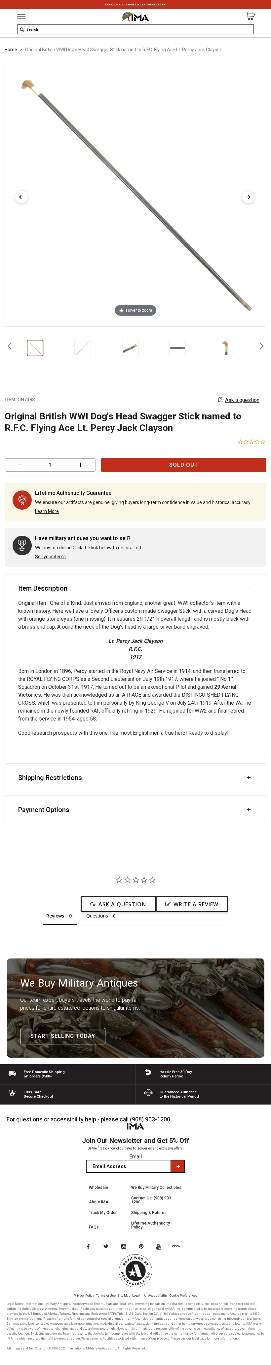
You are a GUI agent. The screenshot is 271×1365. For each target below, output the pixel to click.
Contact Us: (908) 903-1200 (152, 1200)
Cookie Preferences (184, 1295)
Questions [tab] (97, 916)
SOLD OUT (183, 465)
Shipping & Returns (149, 1212)
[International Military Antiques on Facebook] (88, 1247)
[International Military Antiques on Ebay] (179, 1247)
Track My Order (103, 1212)
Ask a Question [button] (122, 904)
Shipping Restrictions (50, 778)
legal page (199, 1338)
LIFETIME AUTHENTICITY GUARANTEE (135, 4)
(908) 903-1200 (150, 1119)
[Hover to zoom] (135, 195)
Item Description (42, 588)
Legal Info (139, 1295)
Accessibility (158, 1295)
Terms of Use (106, 1295)
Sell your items (50, 556)
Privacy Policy (84, 1295)
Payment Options (43, 810)
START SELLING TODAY (62, 1036)
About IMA (98, 1202)
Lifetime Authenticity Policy (150, 1225)
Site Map (124, 1295)
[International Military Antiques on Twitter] (106, 1247)
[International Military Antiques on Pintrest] (142, 1247)
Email (135, 1156)
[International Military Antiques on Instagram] (124, 1247)
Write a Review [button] (196, 904)
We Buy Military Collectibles (156, 1187)
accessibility (67, 1119)
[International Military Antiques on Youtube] (161, 1247)
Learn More (47, 511)
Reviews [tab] (55, 916)
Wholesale (98, 1187)
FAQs (94, 1227)
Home (11, 49)
